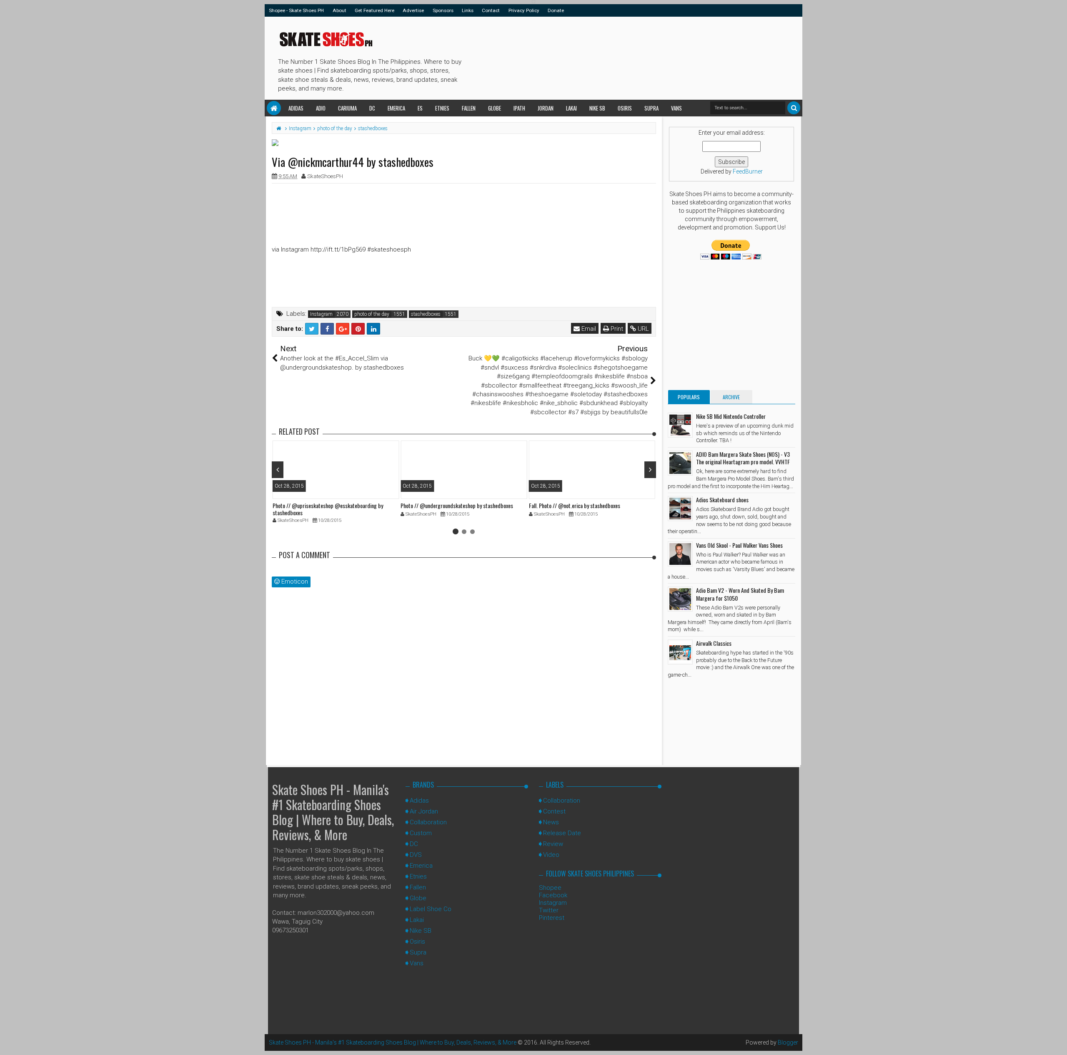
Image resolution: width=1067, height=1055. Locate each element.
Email (588, 328)
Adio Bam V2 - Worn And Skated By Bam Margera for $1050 (740, 594)
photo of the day (371, 314)
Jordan (546, 108)
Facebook (553, 895)
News (551, 822)
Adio (321, 108)
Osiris (625, 108)
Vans (676, 108)
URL (642, 328)
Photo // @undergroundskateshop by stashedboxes (457, 505)
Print (616, 328)
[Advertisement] (616, 57)
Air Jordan (424, 811)
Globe (494, 108)
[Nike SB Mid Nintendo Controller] (680, 425)
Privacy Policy (523, 10)
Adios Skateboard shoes (722, 499)
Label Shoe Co (430, 909)
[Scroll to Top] (1056, 1040)
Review (553, 844)
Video (551, 855)
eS (420, 108)
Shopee (550, 887)
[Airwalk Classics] (680, 652)
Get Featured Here (374, 10)
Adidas (295, 108)
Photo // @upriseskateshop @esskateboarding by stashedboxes (328, 509)
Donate (556, 10)
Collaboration (428, 822)
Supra (651, 108)
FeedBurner (748, 171)
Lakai (571, 108)
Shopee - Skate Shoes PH (296, 10)
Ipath (519, 108)
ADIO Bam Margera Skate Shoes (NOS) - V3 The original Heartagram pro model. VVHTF (743, 458)
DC (372, 108)
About (339, 10)
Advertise (413, 10)
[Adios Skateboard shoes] (680, 508)
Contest (554, 811)
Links (467, 10)
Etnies (442, 108)
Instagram (321, 314)
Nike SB (597, 108)
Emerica (396, 108)
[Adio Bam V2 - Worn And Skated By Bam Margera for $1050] (680, 599)
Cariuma (347, 108)
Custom (421, 833)
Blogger (788, 1042)
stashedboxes (426, 314)
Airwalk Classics (713, 643)
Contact (491, 10)
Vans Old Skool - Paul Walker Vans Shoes (739, 545)
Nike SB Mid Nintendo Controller (731, 416)
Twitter (549, 910)
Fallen (469, 108)
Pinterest (551, 918)
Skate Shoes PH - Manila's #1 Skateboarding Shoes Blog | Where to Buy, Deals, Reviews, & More (333, 812)
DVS (416, 855)
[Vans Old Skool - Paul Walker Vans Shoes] (680, 554)
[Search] (793, 107)
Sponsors (443, 10)
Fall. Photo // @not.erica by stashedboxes (574, 505)
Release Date (562, 833)
